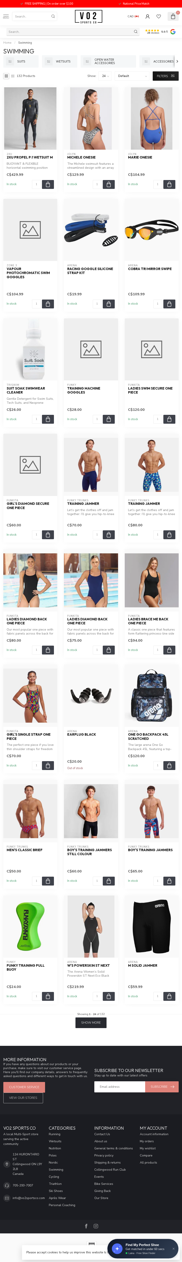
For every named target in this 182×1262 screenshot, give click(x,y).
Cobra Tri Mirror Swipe (150, 269)
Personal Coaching (62, 1205)
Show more (91, 1023)
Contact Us (102, 1134)
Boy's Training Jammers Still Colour (89, 852)
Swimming (25, 43)
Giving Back (102, 1191)
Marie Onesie (140, 157)
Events (99, 1177)
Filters (163, 76)
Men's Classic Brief (24, 850)
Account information (154, 1134)
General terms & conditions (113, 1148)
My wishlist (148, 1148)
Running (54, 1134)
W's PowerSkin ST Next (88, 966)
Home (7, 43)
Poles (53, 1155)
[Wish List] (158, 16)
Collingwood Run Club (110, 1170)
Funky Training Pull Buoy (26, 968)
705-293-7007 (23, 1185)
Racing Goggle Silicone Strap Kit (90, 271)
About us (100, 1141)
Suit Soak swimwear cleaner (26, 390)
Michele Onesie (81, 157)
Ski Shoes (56, 1191)
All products (148, 1162)
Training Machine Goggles (83, 390)
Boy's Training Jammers (150, 850)
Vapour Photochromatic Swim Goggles (28, 273)
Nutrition (55, 1148)
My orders (147, 1141)
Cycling (54, 1177)
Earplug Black (81, 735)
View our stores (23, 1098)
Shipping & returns (107, 1162)
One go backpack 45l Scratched (148, 737)
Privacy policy (103, 1155)
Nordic (53, 1162)
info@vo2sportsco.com (29, 1198)
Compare (146, 1155)
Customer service (24, 1087)
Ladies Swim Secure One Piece (150, 390)
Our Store (101, 1198)
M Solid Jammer (142, 966)
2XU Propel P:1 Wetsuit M (30, 157)
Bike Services (103, 1184)
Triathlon (55, 1184)
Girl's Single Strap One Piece (29, 737)
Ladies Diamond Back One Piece (27, 621)
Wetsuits (55, 1141)
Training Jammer (83, 504)
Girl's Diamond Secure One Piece (28, 506)
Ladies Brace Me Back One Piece (148, 621)
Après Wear (57, 1198)
